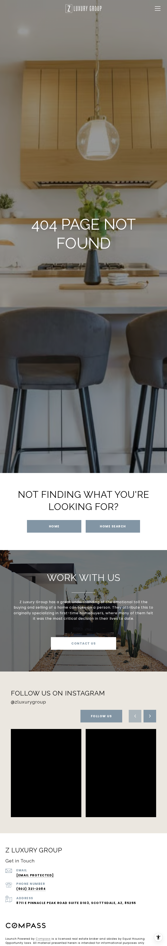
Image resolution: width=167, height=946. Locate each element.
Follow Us (101, 716)
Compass (43, 939)
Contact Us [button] (83, 643)
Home (54, 526)
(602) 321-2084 (31, 889)
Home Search (113, 526)
